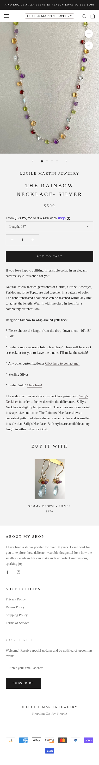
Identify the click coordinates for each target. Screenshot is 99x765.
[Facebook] (7, 572)
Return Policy (15, 607)
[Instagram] (18, 572)
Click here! (34, 385)
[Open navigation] (6, 16)
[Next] (66, 161)
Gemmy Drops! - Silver (49, 506)
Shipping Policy (17, 615)
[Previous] (33, 161)
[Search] (84, 16)
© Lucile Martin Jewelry (50, 707)
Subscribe (23, 683)
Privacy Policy (16, 599)
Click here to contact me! (62, 363)
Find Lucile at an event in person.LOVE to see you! (49, 4)
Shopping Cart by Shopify (50, 713)
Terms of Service (17, 623)
